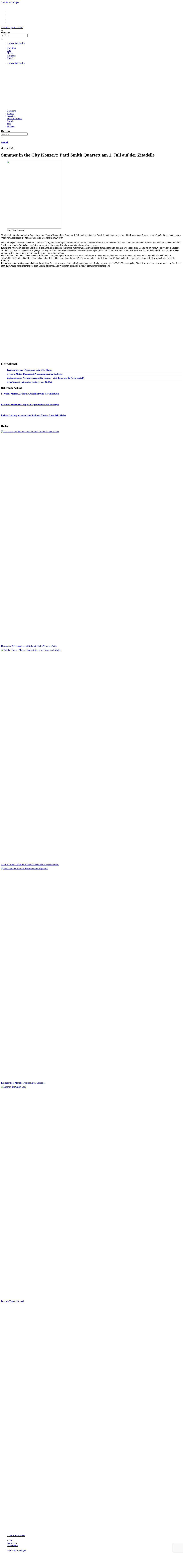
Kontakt (10, 58)
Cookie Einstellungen (16, 1550)
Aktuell (10, 113)
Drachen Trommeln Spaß (12, 1301)
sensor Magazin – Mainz (12, 27)
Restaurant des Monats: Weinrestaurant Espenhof (23, 1083)
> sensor (16, 43)
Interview (11, 116)
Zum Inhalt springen (10, 2)
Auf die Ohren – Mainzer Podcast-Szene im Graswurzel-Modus (30, 864)
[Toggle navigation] (2, 30)
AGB (9, 1540)
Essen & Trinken (14, 118)
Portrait (10, 121)
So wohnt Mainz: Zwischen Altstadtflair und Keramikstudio (30, 394)
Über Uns (11, 48)
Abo (9, 50)
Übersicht (11, 111)
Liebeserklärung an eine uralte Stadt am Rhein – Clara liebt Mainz (33, 415)
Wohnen (10, 126)
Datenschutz (12, 1545)
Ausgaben (11, 55)
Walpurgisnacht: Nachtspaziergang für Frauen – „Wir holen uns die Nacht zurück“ (45, 378)
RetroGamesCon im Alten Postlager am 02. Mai (29, 382)
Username (5, 32)
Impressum (12, 1543)
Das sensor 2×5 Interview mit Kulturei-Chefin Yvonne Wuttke (29, 646)
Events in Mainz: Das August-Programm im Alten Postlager (35, 374)
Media (10, 53)
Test (9, 123)
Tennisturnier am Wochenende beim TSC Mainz (29, 370)
